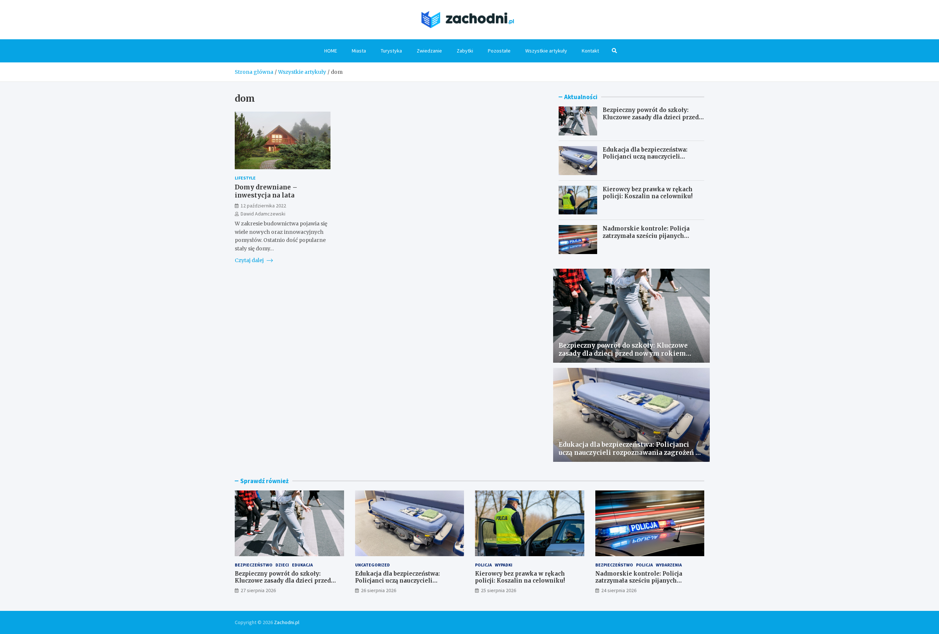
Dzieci (282, 565)
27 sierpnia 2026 (258, 590)
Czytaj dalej (250, 260)
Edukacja (302, 565)
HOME (330, 50)
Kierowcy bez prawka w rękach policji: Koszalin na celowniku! (648, 193)
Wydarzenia (669, 565)
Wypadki (503, 565)
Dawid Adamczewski (263, 213)
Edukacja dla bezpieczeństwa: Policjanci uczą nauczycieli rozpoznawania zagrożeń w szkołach (645, 160)
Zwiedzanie (429, 50)
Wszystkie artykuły (546, 50)
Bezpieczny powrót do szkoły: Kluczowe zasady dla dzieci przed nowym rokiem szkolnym (651, 117)
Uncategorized (372, 565)
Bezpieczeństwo (254, 565)
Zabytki (465, 50)
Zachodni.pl (286, 622)
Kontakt (590, 50)
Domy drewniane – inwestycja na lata (266, 191)
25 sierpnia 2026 (498, 590)
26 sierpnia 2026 (378, 590)
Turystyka (391, 50)
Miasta (359, 50)
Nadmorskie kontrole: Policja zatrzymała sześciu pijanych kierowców (646, 235)
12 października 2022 (263, 205)
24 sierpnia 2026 (618, 590)
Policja (483, 565)
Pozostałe (499, 50)
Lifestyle (245, 178)
